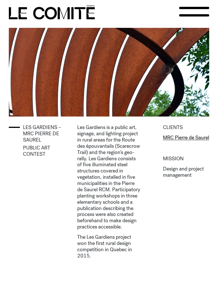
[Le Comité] (52, 12)
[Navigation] (194, 11)
